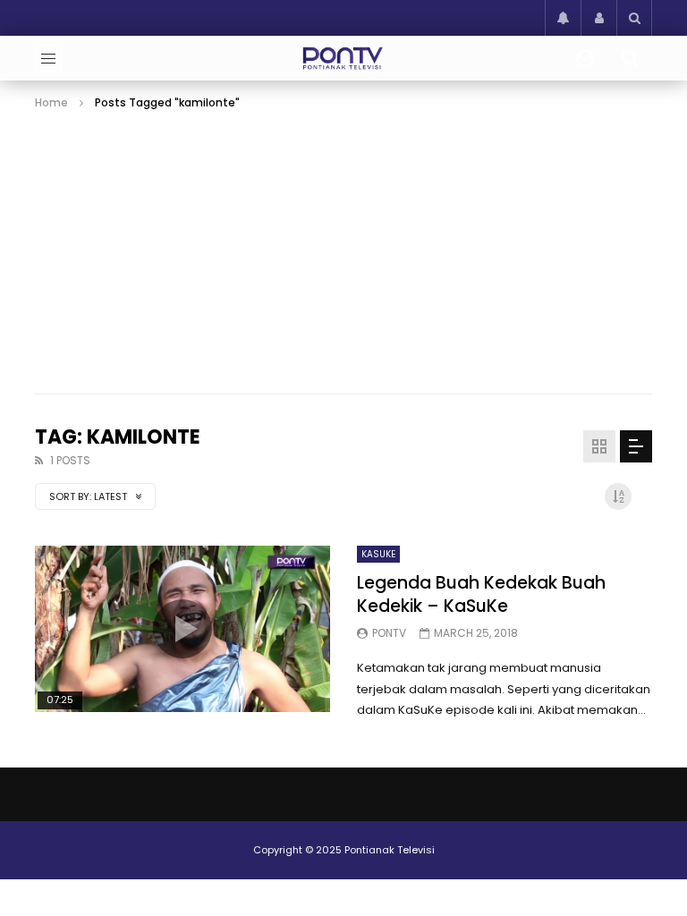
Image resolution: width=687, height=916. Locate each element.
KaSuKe (378, 554)
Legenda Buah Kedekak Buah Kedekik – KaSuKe (481, 594)
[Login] (598, 18)
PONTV (389, 632)
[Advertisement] (343, 247)
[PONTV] (344, 58)
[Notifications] (563, 18)
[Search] (634, 18)
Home (51, 102)
